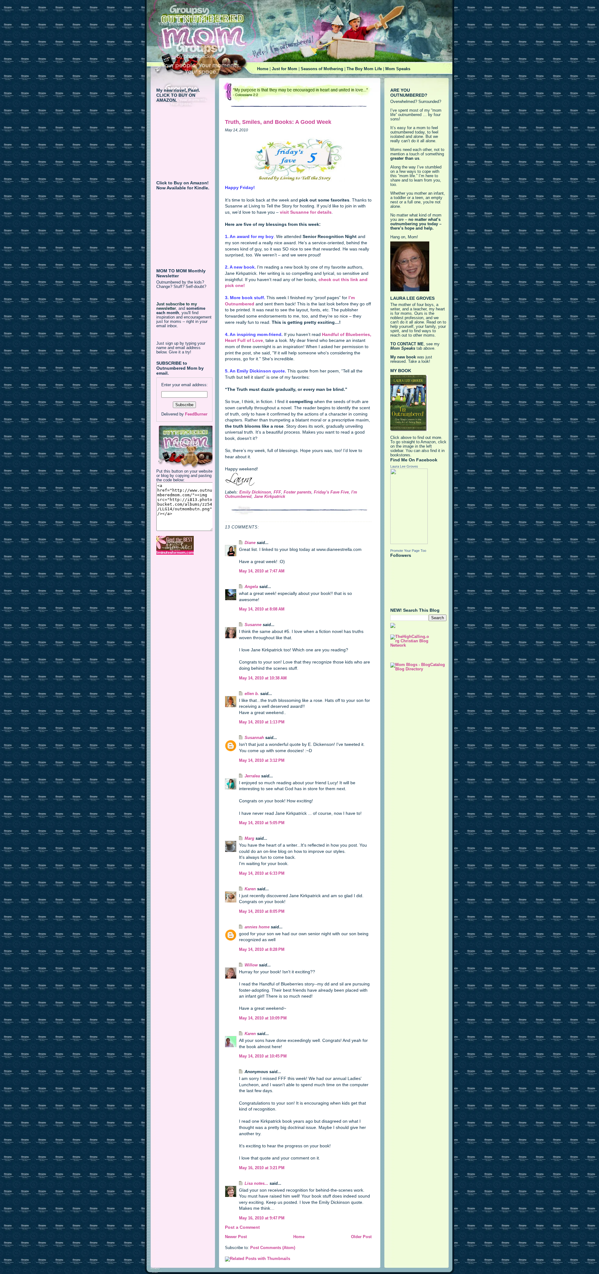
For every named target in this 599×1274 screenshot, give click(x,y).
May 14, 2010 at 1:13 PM (262, 722)
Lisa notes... (256, 1183)
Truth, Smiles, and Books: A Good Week (278, 122)
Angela (251, 587)
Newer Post (236, 1237)
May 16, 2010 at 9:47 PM (262, 1218)
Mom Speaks (397, 69)
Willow (251, 965)
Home (262, 69)
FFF (277, 492)
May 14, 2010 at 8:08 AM (262, 609)
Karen (250, 889)
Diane (250, 543)
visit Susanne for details (305, 212)
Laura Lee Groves (404, 466)
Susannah (254, 738)
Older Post (361, 1237)
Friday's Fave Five (331, 492)
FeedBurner (196, 414)
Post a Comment (242, 1227)
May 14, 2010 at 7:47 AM (262, 571)
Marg (249, 838)
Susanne (253, 625)
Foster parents (297, 492)
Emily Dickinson (255, 492)
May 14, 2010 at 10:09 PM (263, 1018)
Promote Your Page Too (408, 550)
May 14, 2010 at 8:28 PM (262, 949)
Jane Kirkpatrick (269, 496)
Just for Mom (284, 69)
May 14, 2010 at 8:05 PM (262, 911)
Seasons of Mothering (322, 69)
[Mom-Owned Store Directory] (184, 545)
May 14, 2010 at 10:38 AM (263, 678)
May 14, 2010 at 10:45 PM (263, 1056)
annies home (257, 927)
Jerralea (252, 776)
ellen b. (252, 694)
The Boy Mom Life (364, 69)
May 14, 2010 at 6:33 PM (262, 873)
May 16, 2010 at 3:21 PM (262, 1168)
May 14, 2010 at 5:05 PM (262, 823)
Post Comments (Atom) (272, 1248)
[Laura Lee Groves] (418, 506)
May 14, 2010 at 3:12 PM (262, 760)
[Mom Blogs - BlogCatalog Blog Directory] (418, 667)
